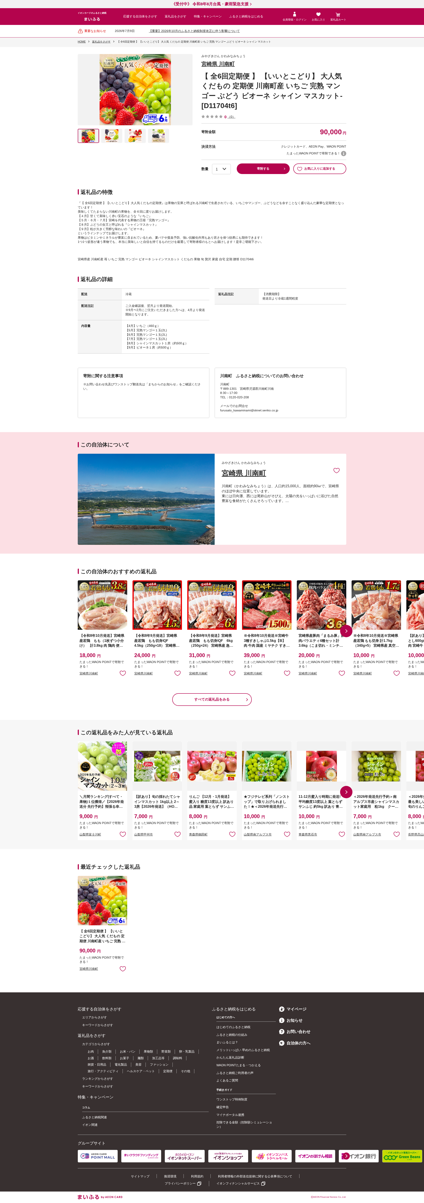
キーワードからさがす (97, 1025)
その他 (185, 1071)
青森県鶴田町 (198, 834)
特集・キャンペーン (208, 16)
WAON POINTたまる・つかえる (238, 1065)
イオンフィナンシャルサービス (238, 1183)
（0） (231, 116)
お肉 (91, 1051)
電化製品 (121, 1064)
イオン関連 (90, 1124)
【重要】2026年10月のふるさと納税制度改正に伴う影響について (194, 31)
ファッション (159, 1064)
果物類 (148, 1051)
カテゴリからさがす (96, 1044)
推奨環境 (170, 1176)
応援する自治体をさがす (140, 16)
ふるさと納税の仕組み (231, 1034)
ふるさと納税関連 (94, 1117)
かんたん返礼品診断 (230, 1057)
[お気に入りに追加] (336, 470)
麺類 (141, 1058)
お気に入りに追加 (336, 470)
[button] (346, 631)
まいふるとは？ (227, 1042)
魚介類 (107, 1051)
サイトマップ (140, 1176)
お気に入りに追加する (319, 168)
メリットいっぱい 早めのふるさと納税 (243, 1050)
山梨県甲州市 (143, 834)
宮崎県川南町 (89, 673)
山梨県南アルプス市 (258, 834)
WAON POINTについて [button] (343, 153)
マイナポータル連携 (230, 1115)
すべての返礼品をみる (212, 699)
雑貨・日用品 (97, 1064)
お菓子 (124, 1058)
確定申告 (222, 1107)
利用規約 (197, 1176)
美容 (138, 1064)
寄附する (263, 168)
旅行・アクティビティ (103, 1071)
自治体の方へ (298, 1043)
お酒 (91, 1058)
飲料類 (107, 1058)
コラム (86, 1107)
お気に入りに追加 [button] (122, 673)
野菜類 (166, 1051)
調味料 (177, 1058)
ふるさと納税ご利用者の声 (235, 1073)
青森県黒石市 (308, 834)
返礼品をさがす (175, 16)
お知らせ (295, 1020)
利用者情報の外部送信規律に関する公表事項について (255, 1176)
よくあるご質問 (227, 1080)
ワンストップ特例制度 (231, 1099)
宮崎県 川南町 (218, 64)
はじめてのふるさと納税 (233, 1027)
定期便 (167, 1071)
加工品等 (158, 1058)
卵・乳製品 (187, 1051)
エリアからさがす (94, 1017)
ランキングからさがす (97, 1078)
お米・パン (127, 1051)
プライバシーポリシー (180, 1183)
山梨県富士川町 (90, 834)
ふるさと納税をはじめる (246, 16)
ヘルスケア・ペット (141, 1071)
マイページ (297, 1009)
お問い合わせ (298, 1031)
